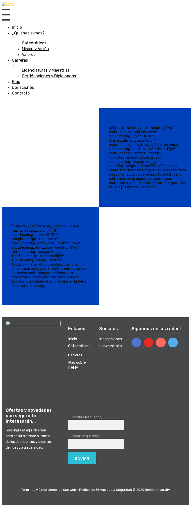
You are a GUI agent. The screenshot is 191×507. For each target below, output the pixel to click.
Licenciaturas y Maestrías (46, 70)
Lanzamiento (110, 346)
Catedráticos (34, 43)
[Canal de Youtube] (148, 342)
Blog (16, 81)
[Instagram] (160, 342)
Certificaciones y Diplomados (49, 76)
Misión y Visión (35, 48)
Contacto (21, 93)
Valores (28, 54)
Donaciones (23, 87)
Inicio (17, 27)
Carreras (20, 60)
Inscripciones (110, 339)
